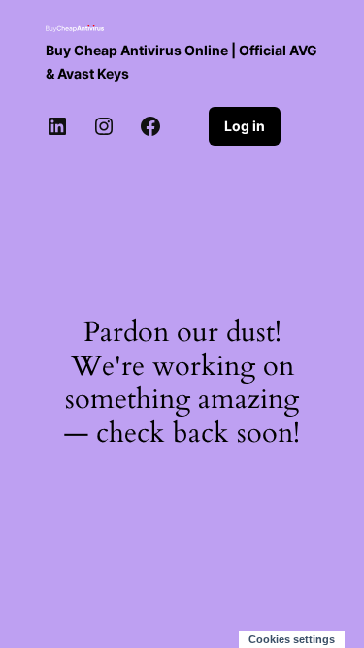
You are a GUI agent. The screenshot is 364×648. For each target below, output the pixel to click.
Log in (244, 126)
